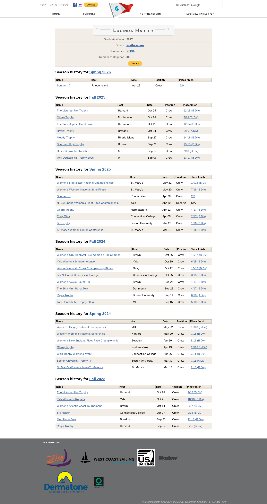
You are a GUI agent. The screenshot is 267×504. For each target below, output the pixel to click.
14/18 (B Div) (192, 137)
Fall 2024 (97, 241)
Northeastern (150, 14)
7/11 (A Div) (198, 360)
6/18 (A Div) (198, 295)
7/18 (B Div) (198, 189)
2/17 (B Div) (198, 216)
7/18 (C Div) (191, 117)
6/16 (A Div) (191, 130)
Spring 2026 (100, 72)
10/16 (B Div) (199, 347)
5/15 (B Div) (195, 426)
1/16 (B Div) (198, 223)
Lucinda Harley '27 (200, 14)
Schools (89, 14)
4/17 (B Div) (198, 209)
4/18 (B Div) (198, 229)
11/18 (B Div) (196, 419)
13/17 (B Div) (192, 157)
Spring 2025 (100, 169)
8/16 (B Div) (198, 340)
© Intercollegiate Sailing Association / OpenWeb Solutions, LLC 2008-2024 (184, 501)
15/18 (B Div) (192, 144)
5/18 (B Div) (198, 302)
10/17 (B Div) (199, 254)
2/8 (193, 196)
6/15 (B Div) (198, 261)
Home (56, 14)
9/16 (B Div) (195, 412)
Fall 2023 (97, 379)
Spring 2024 (100, 314)
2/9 (182, 85)
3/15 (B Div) (198, 275)
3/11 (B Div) (198, 353)
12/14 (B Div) (192, 124)
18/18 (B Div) (196, 399)
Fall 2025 (97, 97)
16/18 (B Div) (199, 327)
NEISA (130, 51)
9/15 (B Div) (198, 367)
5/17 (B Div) (195, 405)
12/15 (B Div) (192, 110)
